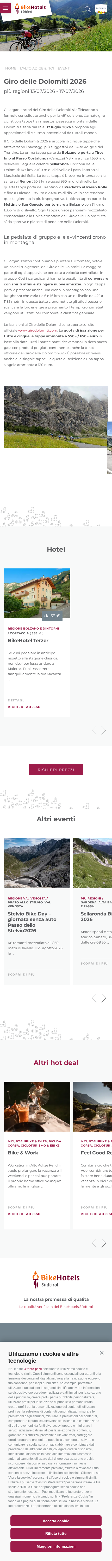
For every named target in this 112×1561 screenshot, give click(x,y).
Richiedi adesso (24, 707)
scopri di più (21, 974)
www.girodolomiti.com (37, 330)
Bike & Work (23, 1153)
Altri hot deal (56, 1062)
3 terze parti (33, 1369)
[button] (101, 1353)
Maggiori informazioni (56, 1546)
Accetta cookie (56, 1521)
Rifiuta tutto (56, 1533)
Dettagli (17, 700)
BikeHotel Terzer (28, 640)
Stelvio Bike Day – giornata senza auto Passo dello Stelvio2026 (32, 922)
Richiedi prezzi (56, 770)
